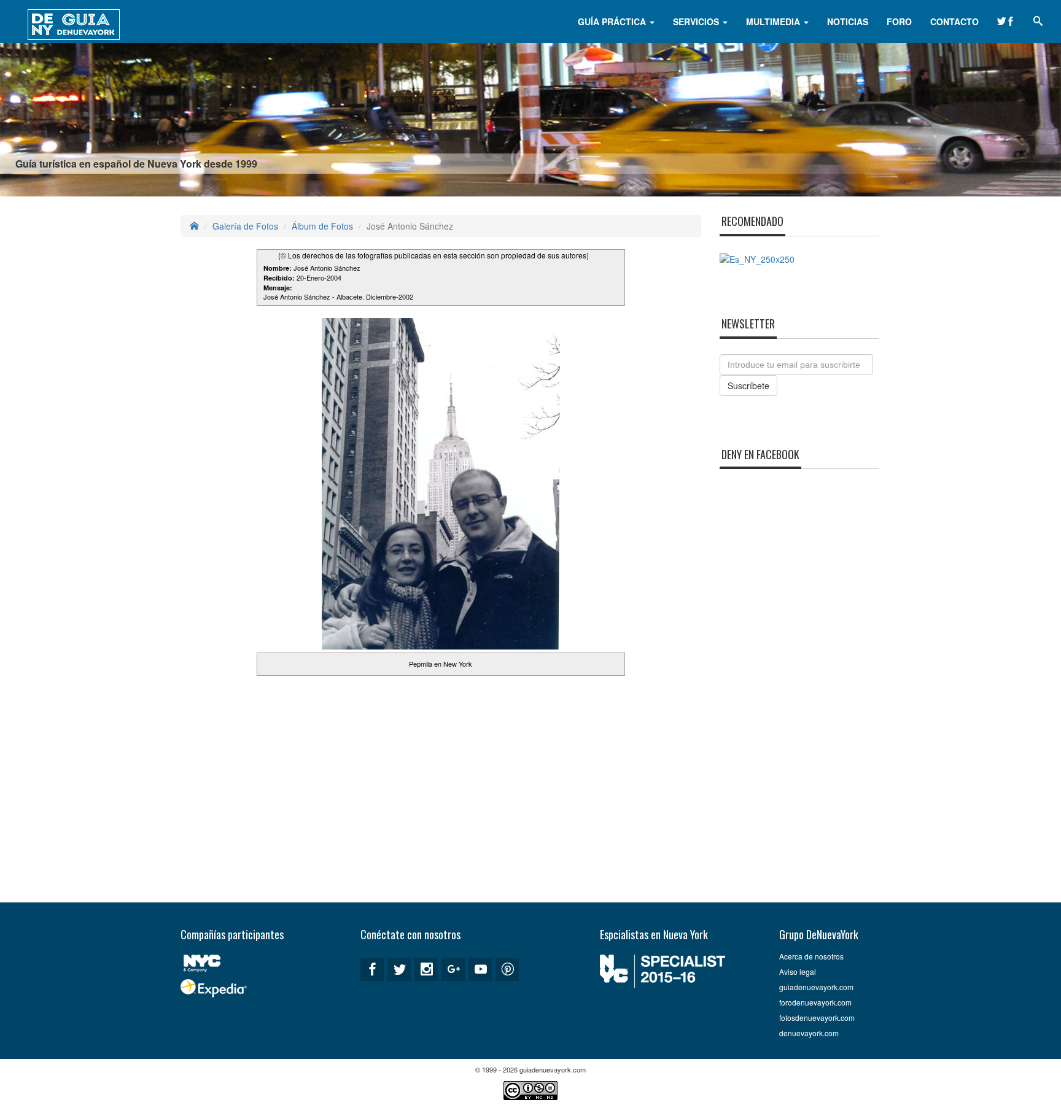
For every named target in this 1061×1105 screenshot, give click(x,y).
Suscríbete (748, 385)
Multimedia (774, 21)
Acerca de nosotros (811, 956)
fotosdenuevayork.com (817, 1017)
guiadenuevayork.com (816, 987)
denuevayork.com (809, 1033)
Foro (899, 21)
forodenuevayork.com (815, 1002)
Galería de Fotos (245, 226)
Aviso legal (797, 971)
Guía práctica (613, 21)
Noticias (847, 21)
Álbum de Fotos (322, 226)
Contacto (954, 21)
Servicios (697, 21)
